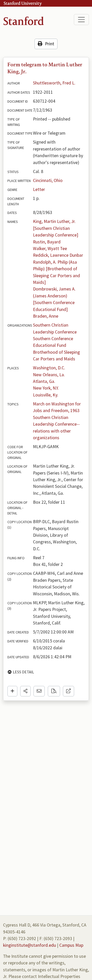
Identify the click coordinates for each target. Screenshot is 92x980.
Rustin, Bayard (47, 242)
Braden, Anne (45, 316)
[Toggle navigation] (81, 19)
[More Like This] (54, 691)
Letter (39, 189)
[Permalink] (68, 691)
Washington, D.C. (49, 368)
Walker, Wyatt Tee (50, 248)
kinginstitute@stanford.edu (29, 945)
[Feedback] (39, 691)
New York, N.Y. (46, 388)
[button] (25, 691)
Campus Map (71, 945)
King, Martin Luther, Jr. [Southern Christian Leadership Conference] (55, 228)
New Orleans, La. (49, 375)
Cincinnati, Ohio (48, 180)
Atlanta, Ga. (44, 381)
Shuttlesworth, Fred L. (54, 83)
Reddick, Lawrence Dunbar (58, 255)
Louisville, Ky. (45, 395)
